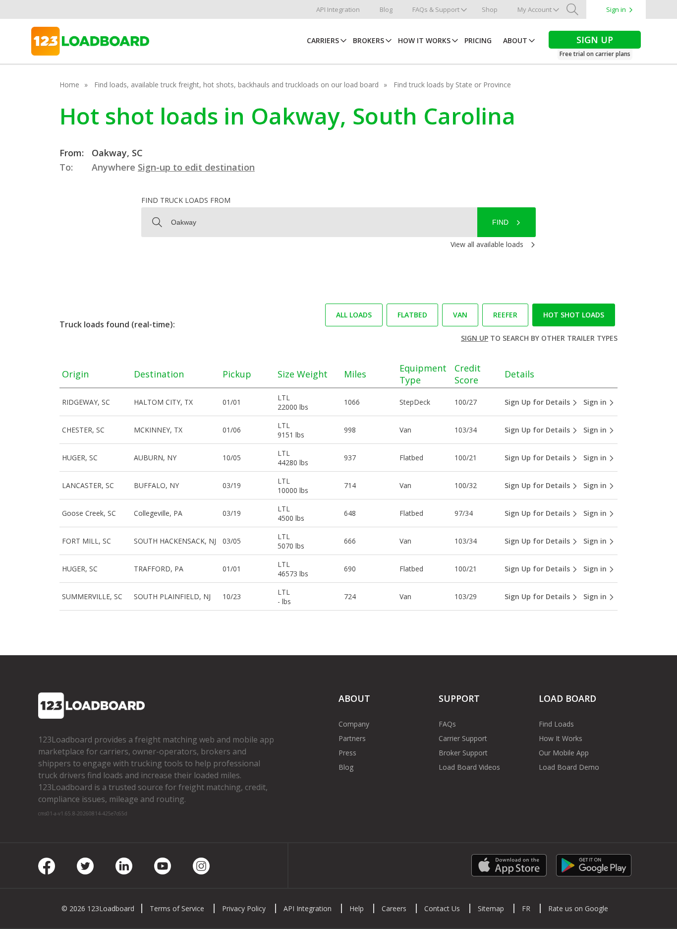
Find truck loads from (185, 200)
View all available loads (487, 244)
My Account (534, 9)
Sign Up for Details (538, 402)
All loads (354, 314)
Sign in (616, 9)
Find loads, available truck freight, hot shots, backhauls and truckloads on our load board (236, 84)
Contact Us (442, 908)
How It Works (424, 40)
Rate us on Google (578, 908)
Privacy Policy (244, 908)
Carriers (323, 40)
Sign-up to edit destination (196, 167)
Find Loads (556, 724)
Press (347, 752)
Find (500, 222)
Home (69, 84)
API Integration (338, 9)
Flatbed (412, 314)
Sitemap (491, 908)
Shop (490, 9)
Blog (386, 9)
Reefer (505, 314)
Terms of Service (177, 908)
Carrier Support (463, 738)
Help (356, 908)
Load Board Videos (469, 767)
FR (526, 908)
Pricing (478, 40)
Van (460, 314)
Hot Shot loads (573, 314)
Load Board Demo (569, 767)
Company (353, 724)
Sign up (474, 338)
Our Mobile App (564, 752)
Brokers (368, 40)
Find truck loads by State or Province (452, 84)
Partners (352, 738)
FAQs (447, 724)
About (515, 40)
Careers (394, 908)
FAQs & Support (435, 9)
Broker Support (463, 752)
